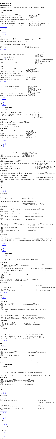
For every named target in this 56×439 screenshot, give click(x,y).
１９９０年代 (4, 34)
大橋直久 (5, 432)
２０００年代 (4, 104)
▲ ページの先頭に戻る (3, 27)
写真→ (6, 58)
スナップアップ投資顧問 (7, 435)
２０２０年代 (4, 32)
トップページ (4, 28)
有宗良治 (5, 436)
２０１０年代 (4, 103)
